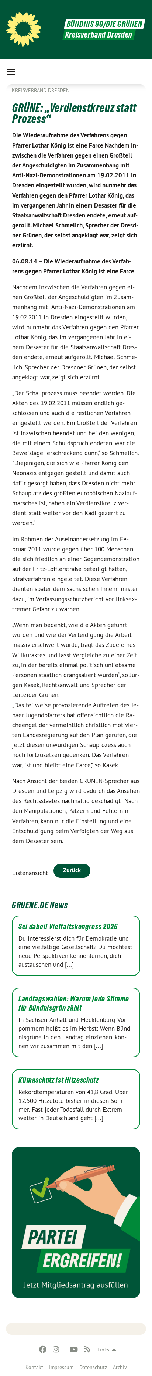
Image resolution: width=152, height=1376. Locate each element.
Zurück (72, 870)
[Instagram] (56, 1349)
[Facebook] (42, 1349)
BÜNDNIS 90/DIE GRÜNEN (104, 24)
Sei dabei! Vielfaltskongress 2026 (68, 926)
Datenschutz (93, 1367)
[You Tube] (74, 1349)
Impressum (61, 1367)
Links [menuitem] (103, 1349)
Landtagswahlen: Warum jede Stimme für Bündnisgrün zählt (73, 1003)
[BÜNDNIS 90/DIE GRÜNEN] (23, 29)
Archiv (120, 1367)
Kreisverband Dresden (40, 90)
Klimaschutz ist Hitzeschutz (58, 1080)
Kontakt (34, 1367)
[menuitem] (34, 1367)
